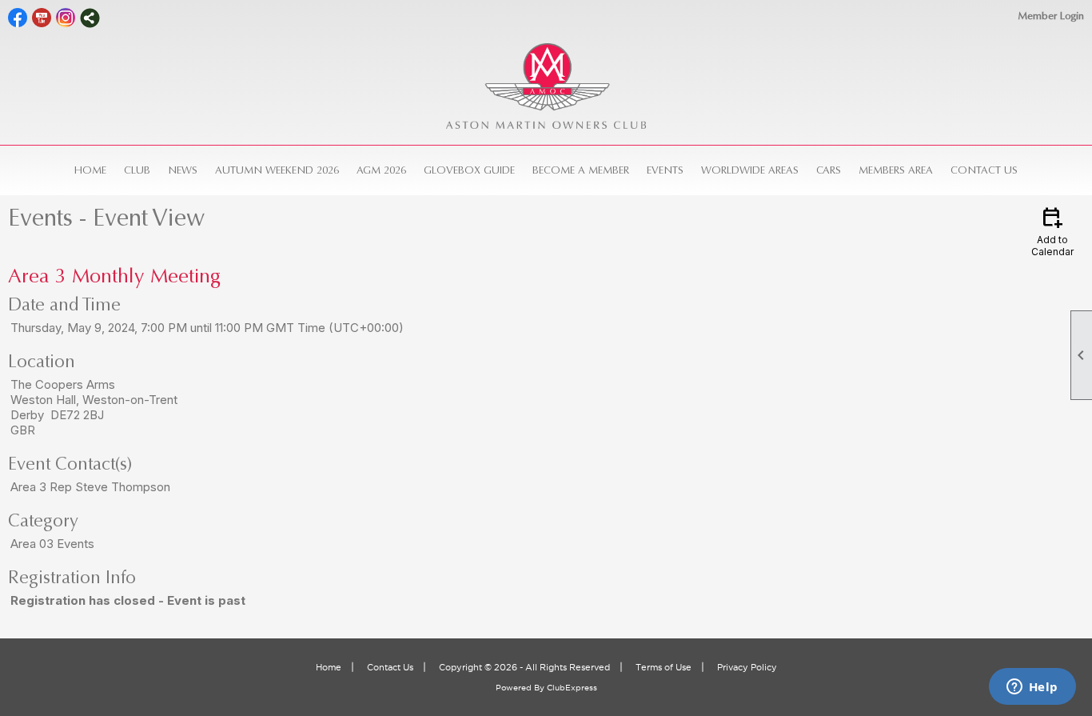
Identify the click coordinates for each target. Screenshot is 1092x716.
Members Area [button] (896, 170)
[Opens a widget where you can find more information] (1032, 688)
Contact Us (984, 170)
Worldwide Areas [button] (750, 170)
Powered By (521, 687)
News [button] (182, 170)
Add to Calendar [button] (1052, 231)
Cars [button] (828, 170)
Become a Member (580, 170)
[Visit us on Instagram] (66, 18)
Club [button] (137, 170)
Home (90, 170)
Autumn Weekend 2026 (277, 170)
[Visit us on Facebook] (18, 18)
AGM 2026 (381, 170)
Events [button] (665, 170)
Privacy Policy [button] (747, 667)
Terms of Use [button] (663, 667)
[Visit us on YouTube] (42, 18)
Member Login (1051, 16)
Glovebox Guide (469, 170)
